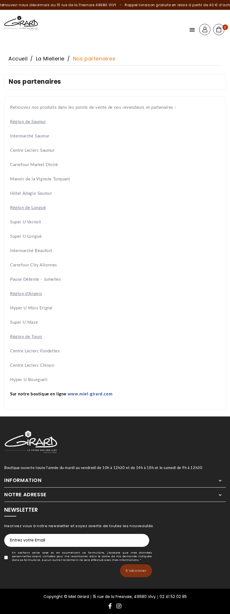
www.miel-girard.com (90, 394)
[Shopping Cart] (218, 29)
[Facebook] (110, 606)
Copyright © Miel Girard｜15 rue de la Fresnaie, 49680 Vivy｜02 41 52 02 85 (115, 596)
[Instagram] (119, 606)
